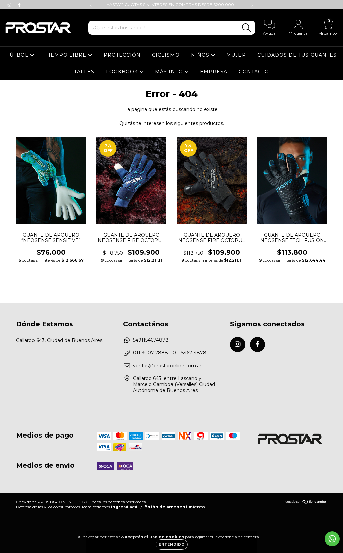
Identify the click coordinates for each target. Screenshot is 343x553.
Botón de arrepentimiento (174, 506)
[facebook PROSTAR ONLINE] (19, 5)
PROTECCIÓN (122, 55)
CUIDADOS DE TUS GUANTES (297, 55)
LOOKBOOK (123, 72)
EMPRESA (213, 72)
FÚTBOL (18, 55)
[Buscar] (246, 28)
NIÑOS (201, 55)
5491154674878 (151, 340)
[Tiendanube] (306, 502)
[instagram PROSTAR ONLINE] (10, 5)
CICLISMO (166, 55)
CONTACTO (254, 72)
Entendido (172, 544)
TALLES (84, 72)
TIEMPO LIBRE (67, 55)
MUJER (236, 55)
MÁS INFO (170, 72)
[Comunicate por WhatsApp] (332, 538)
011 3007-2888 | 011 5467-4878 (169, 353)
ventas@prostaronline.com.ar (167, 366)
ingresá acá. (124, 506)
